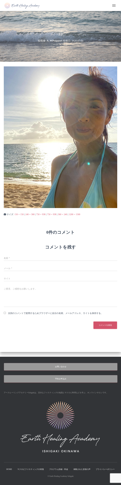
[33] (60, 137)
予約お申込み (60, 379)
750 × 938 (40, 214)
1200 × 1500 (74, 214)
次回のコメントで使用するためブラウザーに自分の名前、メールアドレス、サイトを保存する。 (55, 313)
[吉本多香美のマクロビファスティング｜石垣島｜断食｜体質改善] (23, 5)
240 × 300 (30, 214)
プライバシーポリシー (105, 469)
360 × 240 (62, 214)
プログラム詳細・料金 (58, 469)
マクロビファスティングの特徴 (30, 469)
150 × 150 (19, 214)
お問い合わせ (60, 367)
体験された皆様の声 (81, 469)
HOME (9, 469)
